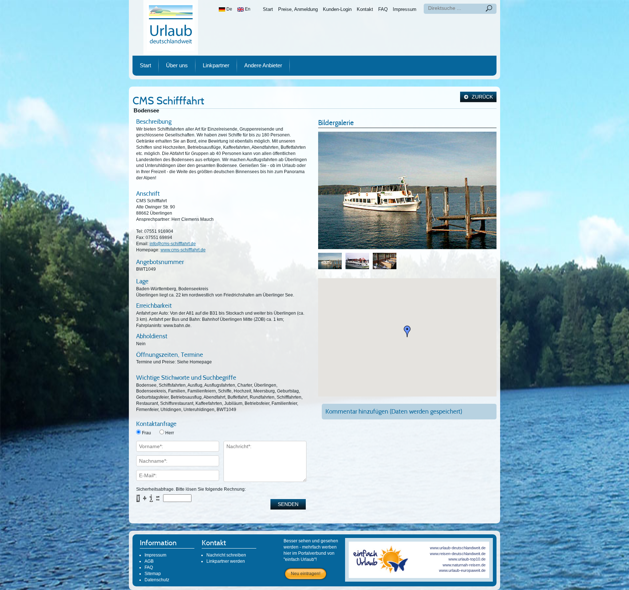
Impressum (404, 9)
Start (268, 9)
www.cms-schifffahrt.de (183, 249)
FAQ (383, 9)
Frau (146, 432)
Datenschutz (157, 579)
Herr (169, 432)
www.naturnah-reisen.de (464, 565)
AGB (149, 561)
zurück (481, 97)
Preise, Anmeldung (298, 9)
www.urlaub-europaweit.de (462, 570)
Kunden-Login (337, 9)
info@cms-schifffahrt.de (173, 243)
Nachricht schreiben (226, 555)
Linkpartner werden (225, 561)
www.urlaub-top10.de (467, 559)
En (247, 9)
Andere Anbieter (263, 65)
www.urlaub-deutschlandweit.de (458, 548)
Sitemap (153, 573)
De (228, 9)
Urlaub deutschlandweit (170, 27)
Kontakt (365, 9)
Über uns (177, 65)
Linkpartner (216, 65)
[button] (407, 331)
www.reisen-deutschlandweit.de (458, 553)
